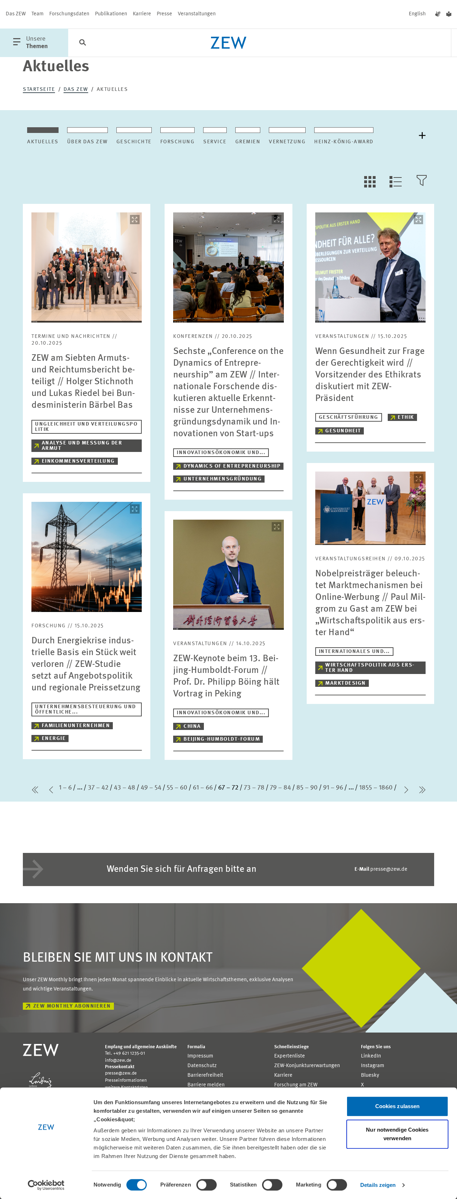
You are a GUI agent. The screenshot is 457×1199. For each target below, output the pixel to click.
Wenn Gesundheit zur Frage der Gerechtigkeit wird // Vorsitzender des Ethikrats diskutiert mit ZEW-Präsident (370, 375)
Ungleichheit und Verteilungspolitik (86, 427)
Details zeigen (378, 1185)
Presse (164, 14)
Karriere (142, 14)
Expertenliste (289, 1056)
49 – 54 (151, 787)
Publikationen (111, 14)
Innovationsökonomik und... (221, 453)
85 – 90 (307, 787)
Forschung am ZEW (295, 1085)
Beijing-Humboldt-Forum (222, 739)
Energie (54, 738)
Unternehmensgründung (223, 479)
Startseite (39, 89)
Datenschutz (202, 1066)
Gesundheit (343, 431)
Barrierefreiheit (205, 1075)
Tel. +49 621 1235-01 (125, 1053)
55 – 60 (177, 787)
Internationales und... (354, 651)
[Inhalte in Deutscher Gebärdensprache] (437, 14)
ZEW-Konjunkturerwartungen (307, 1066)
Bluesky (370, 1075)
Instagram (372, 1066)
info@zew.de (118, 1060)
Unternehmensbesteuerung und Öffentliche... (85, 709)
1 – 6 (65, 787)
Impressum (200, 1056)
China (192, 726)
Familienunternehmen (76, 726)
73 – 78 (254, 787)
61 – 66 (203, 787)
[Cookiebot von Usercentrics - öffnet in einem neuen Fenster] (46, 1185)
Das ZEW (16, 14)
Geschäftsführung (348, 417)
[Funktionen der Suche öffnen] (82, 43)
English (417, 14)
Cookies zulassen (397, 1106)
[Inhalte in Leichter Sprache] (448, 14)
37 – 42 (98, 787)
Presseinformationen (126, 1080)
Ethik (406, 417)
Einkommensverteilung (78, 461)
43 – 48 (124, 787)
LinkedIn (371, 1056)
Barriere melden (206, 1085)
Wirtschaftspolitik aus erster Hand (369, 668)
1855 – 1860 (376, 787)
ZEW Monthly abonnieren (72, 1006)
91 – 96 (333, 787)
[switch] (206, 1184)
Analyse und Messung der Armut (82, 446)
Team (37, 14)
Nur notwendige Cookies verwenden (397, 1134)
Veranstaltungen (197, 14)
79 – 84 (280, 787)
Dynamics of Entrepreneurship (232, 466)
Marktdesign (345, 683)
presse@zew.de (381, 869)
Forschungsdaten (69, 14)
